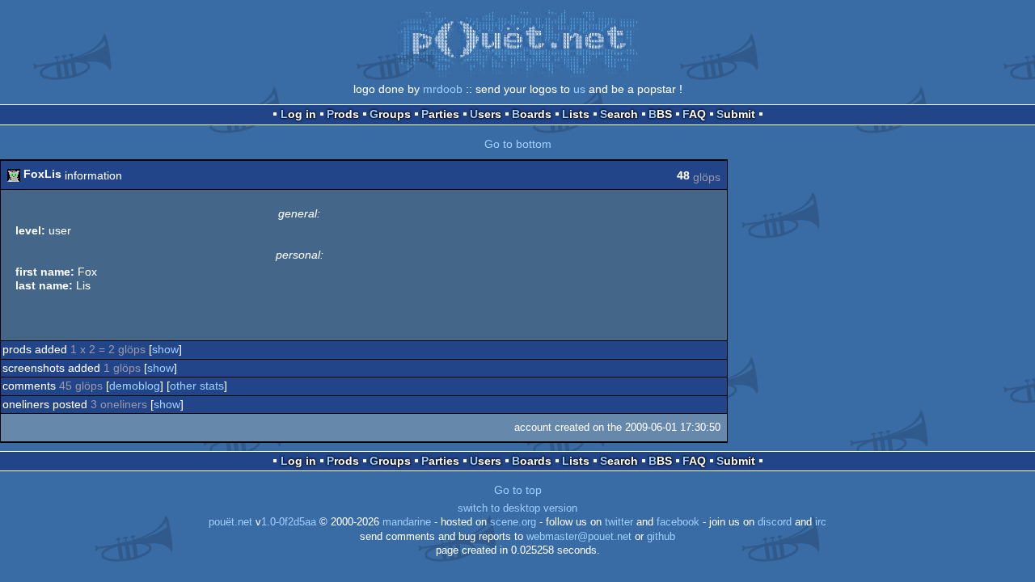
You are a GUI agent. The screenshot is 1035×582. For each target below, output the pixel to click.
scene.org (513, 522)
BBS (660, 114)
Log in (298, 114)
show (165, 349)
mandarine (406, 522)
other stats (197, 385)
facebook (678, 522)
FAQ (694, 114)
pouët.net (230, 522)
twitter (619, 522)
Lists (575, 114)
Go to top (518, 489)
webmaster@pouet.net (579, 536)
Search (619, 114)
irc (820, 522)
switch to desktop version (517, 508)
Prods (343, 114)
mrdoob (443, 88)
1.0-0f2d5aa (288, 522)
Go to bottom (517, 143)
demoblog (134, 385)
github (661, 536)
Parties (440, 114)
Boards (531, 114)
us (579, 88)
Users (485, 114)
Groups (390, 114)
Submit (735, 114)
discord (775, 522)
